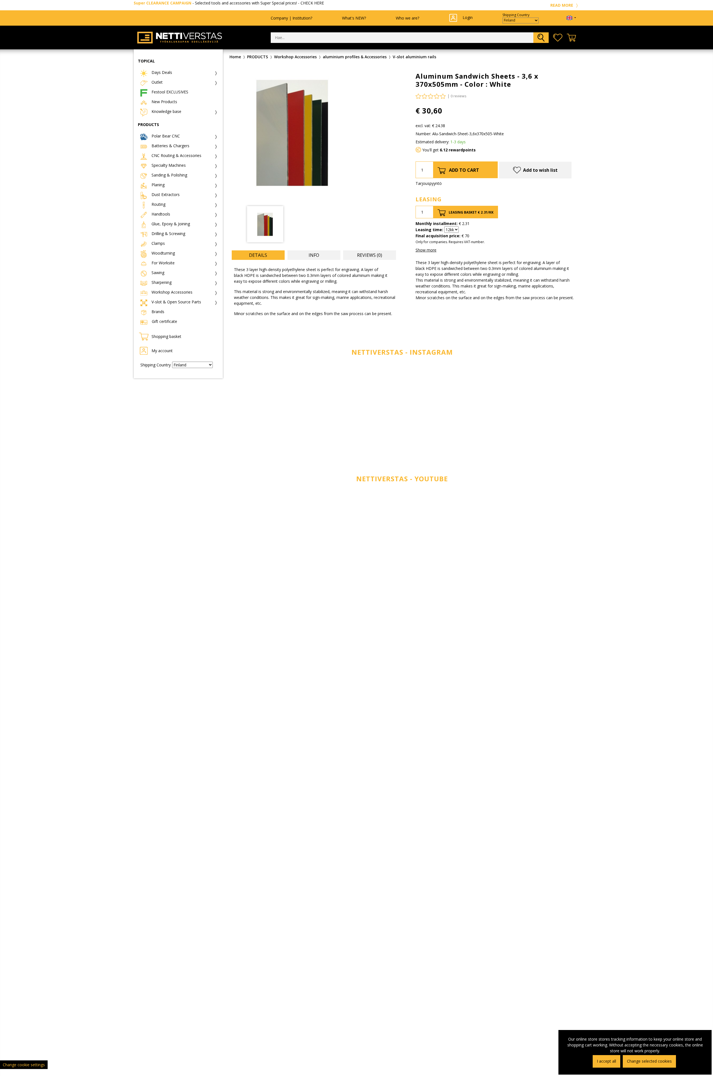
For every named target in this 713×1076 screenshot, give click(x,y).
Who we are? (407, 18)
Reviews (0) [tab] (369, 255)
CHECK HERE (312, 3)
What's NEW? (354, 18)
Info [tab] (314, 255)
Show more (426, 250)
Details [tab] (258, 255)
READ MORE (562, 5)
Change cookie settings (24, 1064)
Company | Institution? (291, 18)
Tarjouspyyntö (429, 183)
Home (235, 56)
